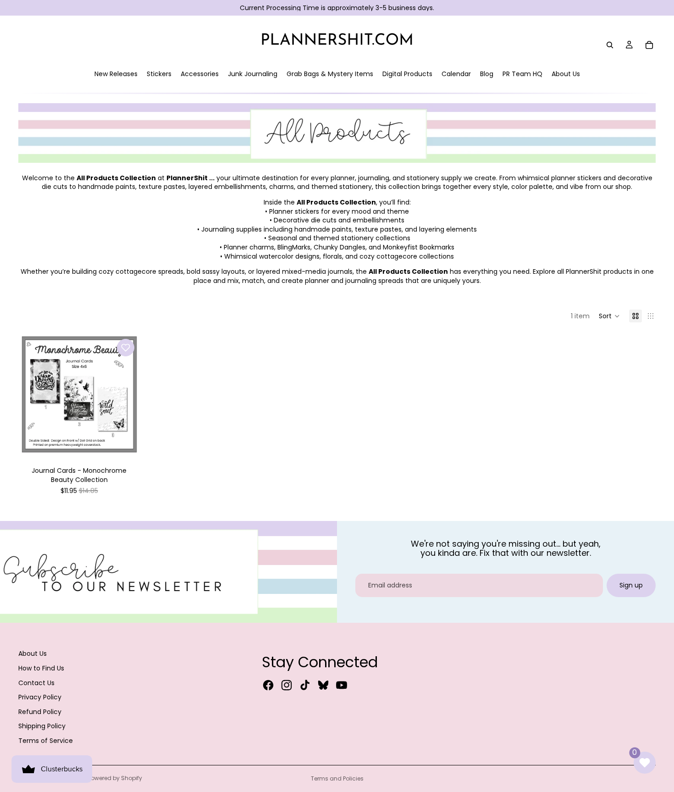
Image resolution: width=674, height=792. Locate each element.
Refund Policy (39, 711)
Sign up (631, 585)
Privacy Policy (39, 697)
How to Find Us (41, 668)
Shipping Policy (42, 726)
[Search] (610, 45)
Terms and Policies (337, 778)
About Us (32, 653)
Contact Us (36, 682)
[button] (609, 316)
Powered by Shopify (115, 778)
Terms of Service (45, 740)
